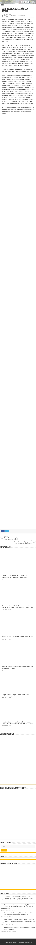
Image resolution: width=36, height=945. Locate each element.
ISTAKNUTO (6, 15)
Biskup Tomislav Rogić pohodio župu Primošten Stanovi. (13, 538)
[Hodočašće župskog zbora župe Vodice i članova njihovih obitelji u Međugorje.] (2, 928)
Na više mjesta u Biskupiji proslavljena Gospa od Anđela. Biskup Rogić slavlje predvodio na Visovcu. (17, 722)
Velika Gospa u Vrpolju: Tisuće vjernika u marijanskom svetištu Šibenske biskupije (14, 576)
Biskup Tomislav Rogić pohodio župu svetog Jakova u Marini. (23, 542)
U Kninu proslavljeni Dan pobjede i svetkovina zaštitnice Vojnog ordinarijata (15, 695)
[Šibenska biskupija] (18, 2)
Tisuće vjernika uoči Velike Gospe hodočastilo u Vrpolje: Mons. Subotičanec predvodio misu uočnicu (17, 606)
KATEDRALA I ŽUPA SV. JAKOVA (17, 15)
